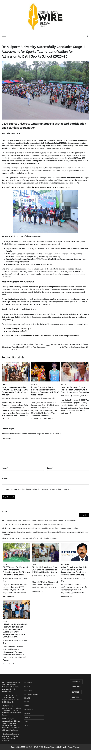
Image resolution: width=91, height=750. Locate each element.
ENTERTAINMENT (31, 694)
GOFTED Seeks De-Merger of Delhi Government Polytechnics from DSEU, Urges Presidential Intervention (39, 520)
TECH (26, 721)
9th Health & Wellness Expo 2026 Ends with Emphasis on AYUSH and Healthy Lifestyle (32, 524)
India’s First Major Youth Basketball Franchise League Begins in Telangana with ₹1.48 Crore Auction (45, 391)
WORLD (27, 725)
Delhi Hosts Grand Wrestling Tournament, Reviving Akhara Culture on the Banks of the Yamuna (15, 391)
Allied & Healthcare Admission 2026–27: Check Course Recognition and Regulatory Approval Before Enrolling (40, 528)
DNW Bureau (6, 398)
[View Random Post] (83, 36)
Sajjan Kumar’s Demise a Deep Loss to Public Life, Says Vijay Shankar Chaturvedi (30, 538)
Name (5, 468)
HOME (26, 702)
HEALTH (27, 698)
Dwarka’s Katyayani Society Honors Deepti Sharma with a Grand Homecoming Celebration (75, 389)
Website (5, 478)
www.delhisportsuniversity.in (18, 328)
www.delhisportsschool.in (17, 331)
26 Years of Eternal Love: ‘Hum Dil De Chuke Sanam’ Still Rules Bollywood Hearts (45, 335)
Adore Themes (74, 747)
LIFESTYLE (28, 710)
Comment (6, 438)
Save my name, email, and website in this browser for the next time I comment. (38, 489)
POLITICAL (28, 714)
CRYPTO (27, 686)
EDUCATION (65, 564)
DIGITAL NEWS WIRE (34, 747)
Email (50, 468)
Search (4, 512)
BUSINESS (28, 682)
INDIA (5, 564)
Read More (7, 596)
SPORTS (4, 384)
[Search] (87, 36)
